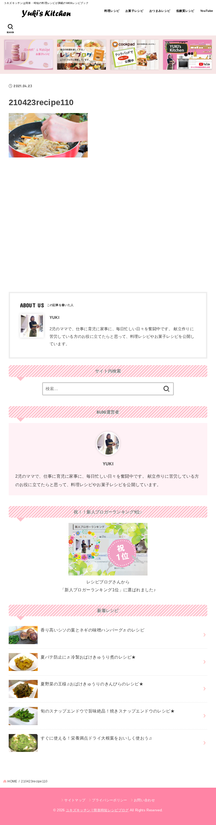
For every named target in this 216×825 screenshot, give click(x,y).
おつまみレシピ (159, 10)
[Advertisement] (108, 222)
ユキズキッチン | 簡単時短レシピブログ (97, 810)
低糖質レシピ (185, 10)
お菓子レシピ (134, 10)
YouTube (206, 10)
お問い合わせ (144, 800)
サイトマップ (74, 800)
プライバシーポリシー (109, 800)
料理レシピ (111, 10)
